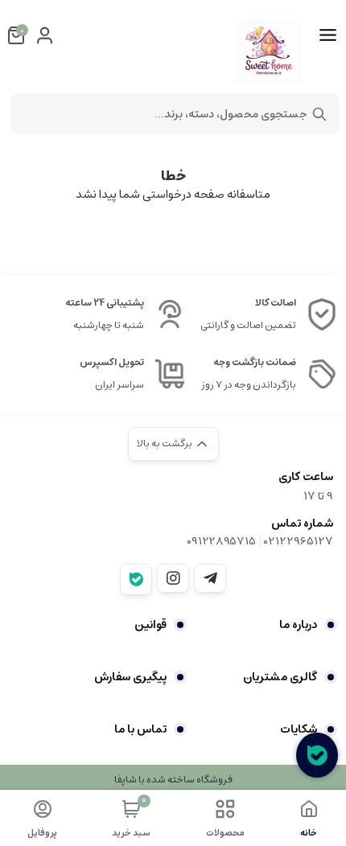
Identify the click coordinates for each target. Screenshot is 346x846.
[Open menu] (328, 35)
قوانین (150, 625)
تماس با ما (140, 729)
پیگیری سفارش (130, 677)
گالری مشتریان (280, 677)
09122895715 (221, 541)
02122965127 (298, 541)
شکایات (298, 729)
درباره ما (298, 625)
